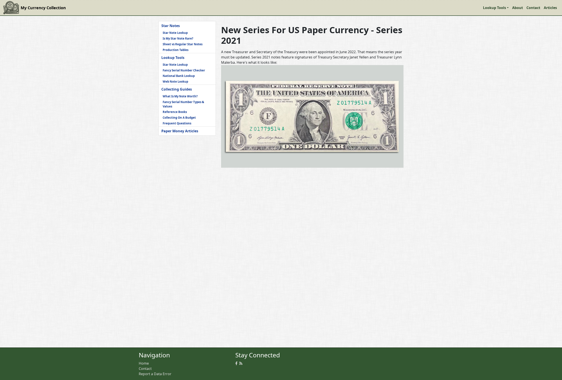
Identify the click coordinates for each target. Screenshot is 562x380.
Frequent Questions (177, 123)
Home (144, 363)
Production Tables (175, 50)
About (517, 7)
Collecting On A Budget (179, 118)
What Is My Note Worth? (180, 96)
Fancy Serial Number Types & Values (183, 104)
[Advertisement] (187, 201)
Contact (533, 7)
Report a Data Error (155, 373)
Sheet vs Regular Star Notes (182, 44)
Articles (550, 7)
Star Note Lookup (175, 33)
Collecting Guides (176, 89)
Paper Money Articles (179, 131)
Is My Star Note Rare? (178, 38)
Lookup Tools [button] (494, 7)
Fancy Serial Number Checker (184, 70)
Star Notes (170, 25)
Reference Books (175, 112)
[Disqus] (312, 226)
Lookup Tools (172, 57)
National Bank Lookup (179, 76)
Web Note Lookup (175, 82)
